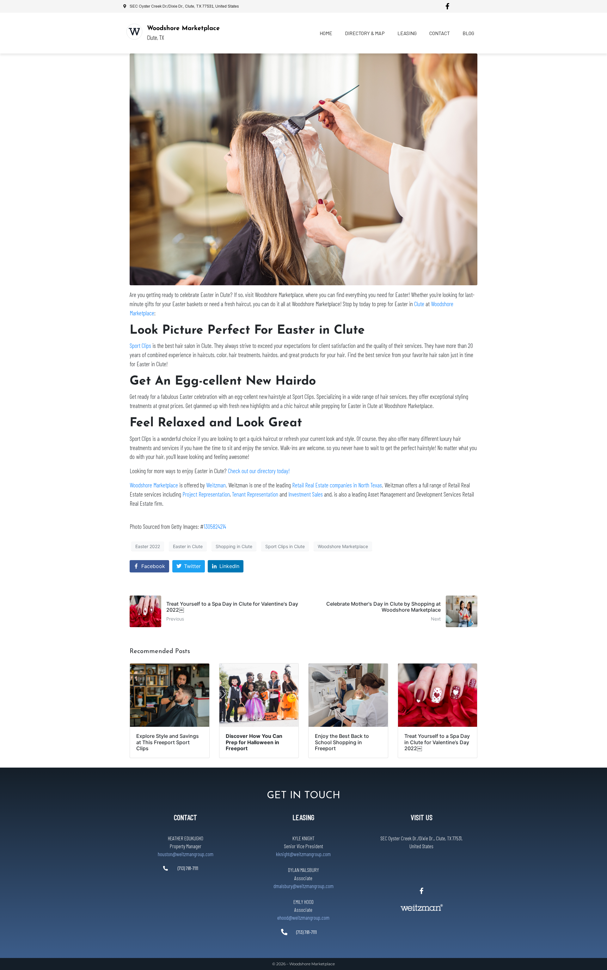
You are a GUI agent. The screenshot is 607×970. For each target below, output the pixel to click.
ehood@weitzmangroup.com (303, 917)
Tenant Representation (255, 494)
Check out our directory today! (259, 470)
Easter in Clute (188, 546)
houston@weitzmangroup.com (185, 854)
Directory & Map (365, 33)
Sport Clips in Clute (285, 546)
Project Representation (206, 494)
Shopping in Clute (234, 546)
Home (326, 33)
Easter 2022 (147, 546)
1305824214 (215, 526)
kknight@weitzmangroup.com (303, 854)
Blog (468, 33)
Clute (419, 303)
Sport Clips (140, 345)
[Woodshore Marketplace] (134, 32)
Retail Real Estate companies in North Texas (337, 485)
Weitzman (216, 485)
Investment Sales (305, 494)
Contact (439, 33)
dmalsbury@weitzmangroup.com (303, 886)
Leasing (407, 33)
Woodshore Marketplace (183, 28)
